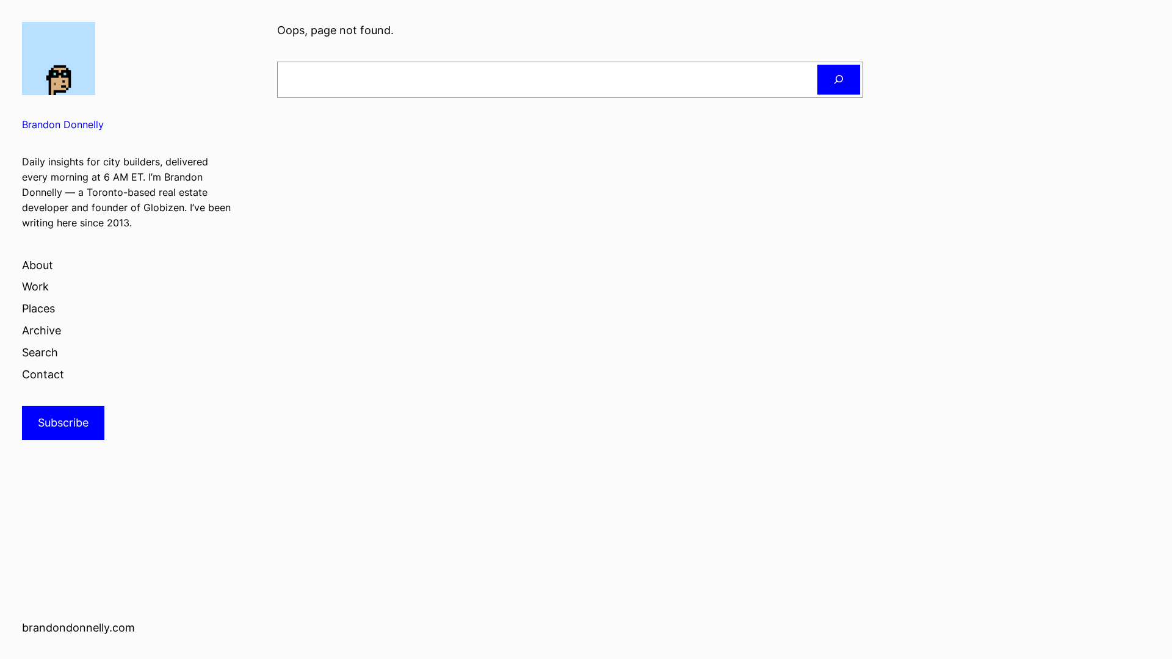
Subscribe (63, 422)
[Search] (838, 80)
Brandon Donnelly (63, 125)
